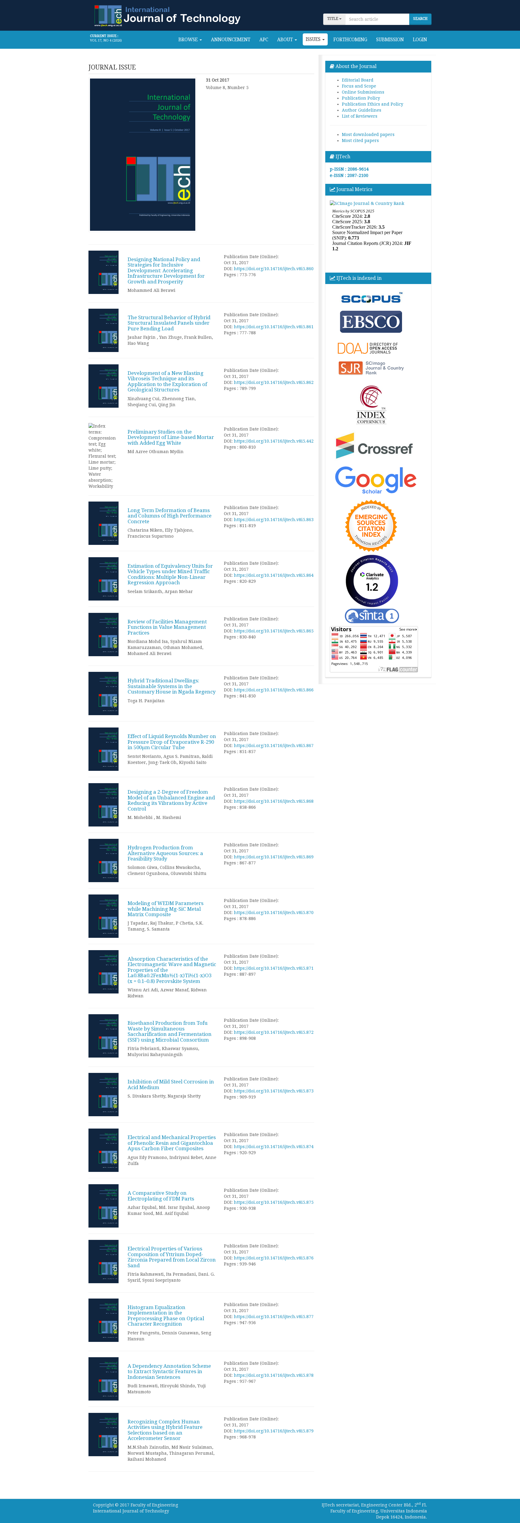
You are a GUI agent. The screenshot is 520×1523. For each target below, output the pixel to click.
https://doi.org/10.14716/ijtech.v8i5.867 (274, 745)
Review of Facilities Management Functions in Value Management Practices (167, 627)
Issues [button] (314, 39)
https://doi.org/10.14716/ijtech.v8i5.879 (274, 1431)
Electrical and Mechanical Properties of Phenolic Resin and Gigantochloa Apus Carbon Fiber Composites (172, 1142)
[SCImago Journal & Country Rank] (367, 203)
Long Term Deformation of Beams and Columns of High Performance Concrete (170, 515)
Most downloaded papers (368, 134)
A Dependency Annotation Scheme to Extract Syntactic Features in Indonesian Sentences (169, 1371)
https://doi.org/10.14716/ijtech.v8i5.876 (274, 1258)
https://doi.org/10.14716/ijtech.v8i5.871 (274, 968)
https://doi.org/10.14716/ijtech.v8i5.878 (274, 1375)
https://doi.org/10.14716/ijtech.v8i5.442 (274, 441)
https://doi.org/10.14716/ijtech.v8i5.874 (274, 1146)
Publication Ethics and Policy (372, 104)
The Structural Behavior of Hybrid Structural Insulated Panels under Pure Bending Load (169, 323)
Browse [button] (188, 39)
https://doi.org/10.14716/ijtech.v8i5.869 (274, 856)
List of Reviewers (359, 116)
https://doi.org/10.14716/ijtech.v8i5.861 (274, 326)
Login (420, 39)
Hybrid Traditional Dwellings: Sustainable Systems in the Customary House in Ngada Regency (171, 686)
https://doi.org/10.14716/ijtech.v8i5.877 (274, 1316)
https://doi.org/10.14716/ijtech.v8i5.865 (274, 631)
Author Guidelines (361, 110)
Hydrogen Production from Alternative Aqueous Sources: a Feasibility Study (165, 853)
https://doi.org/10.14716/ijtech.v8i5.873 (274, 1091)
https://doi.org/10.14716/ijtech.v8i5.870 (274, 912)
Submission (390, 39)
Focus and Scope (359, 86)
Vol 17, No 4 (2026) (106, 40)
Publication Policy (361, 98)
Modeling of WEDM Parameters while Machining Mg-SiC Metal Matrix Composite (165, 908)
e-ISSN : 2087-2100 (349, 175)
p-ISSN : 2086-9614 (349, 169)
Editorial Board (357, 80)
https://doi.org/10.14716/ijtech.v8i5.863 (274, 519)
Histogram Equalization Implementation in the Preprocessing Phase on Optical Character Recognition (166, 1315)
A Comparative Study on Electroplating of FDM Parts (161, 1195)
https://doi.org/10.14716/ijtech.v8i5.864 (274, 575)
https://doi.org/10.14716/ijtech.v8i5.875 (274, 1202)
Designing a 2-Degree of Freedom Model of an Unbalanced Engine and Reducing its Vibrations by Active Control (171, 800)
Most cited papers (360, 140)
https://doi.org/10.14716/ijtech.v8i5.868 (274, 801)
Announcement (230, 39)
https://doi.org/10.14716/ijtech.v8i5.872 (274, 1032)
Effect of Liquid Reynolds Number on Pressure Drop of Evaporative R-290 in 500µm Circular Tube (172, 741)
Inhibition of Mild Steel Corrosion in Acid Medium (171, 1084)
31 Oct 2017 (217, 80)
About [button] (285, 39)
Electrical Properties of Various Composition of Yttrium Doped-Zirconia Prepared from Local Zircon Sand (172, 1257)
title (333, 19)
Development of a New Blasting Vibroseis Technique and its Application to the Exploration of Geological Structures (167, 381)
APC (263, 39)
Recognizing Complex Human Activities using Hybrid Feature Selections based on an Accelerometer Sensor (165, 1430)
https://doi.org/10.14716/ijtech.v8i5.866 (274, 689)
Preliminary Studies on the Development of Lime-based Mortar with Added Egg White (171, 437)
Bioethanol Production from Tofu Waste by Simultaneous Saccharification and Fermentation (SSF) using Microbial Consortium (170, 1031)
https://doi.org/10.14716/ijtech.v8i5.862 (274, 382)
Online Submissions (363, 92)
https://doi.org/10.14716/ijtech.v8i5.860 (274, 268)
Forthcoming (350, 39)
